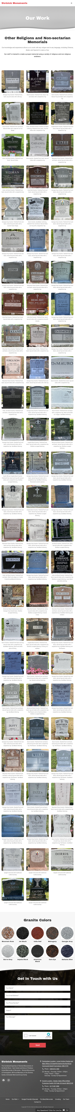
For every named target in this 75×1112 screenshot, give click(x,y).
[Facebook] (3, 1080)
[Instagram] (9, 1080)
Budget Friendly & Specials (30, 1099)
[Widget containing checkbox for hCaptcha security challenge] (37, 1035)
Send (38, 1045)
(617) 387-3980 (54, 1086)
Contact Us (37, 1102)
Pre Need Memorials (46, 1099)
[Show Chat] (63, 1110)
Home (7, 1099)
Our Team (66, 1099)
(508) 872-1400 (54, 1069)
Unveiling (58, 1099)
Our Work (14, 1099)
